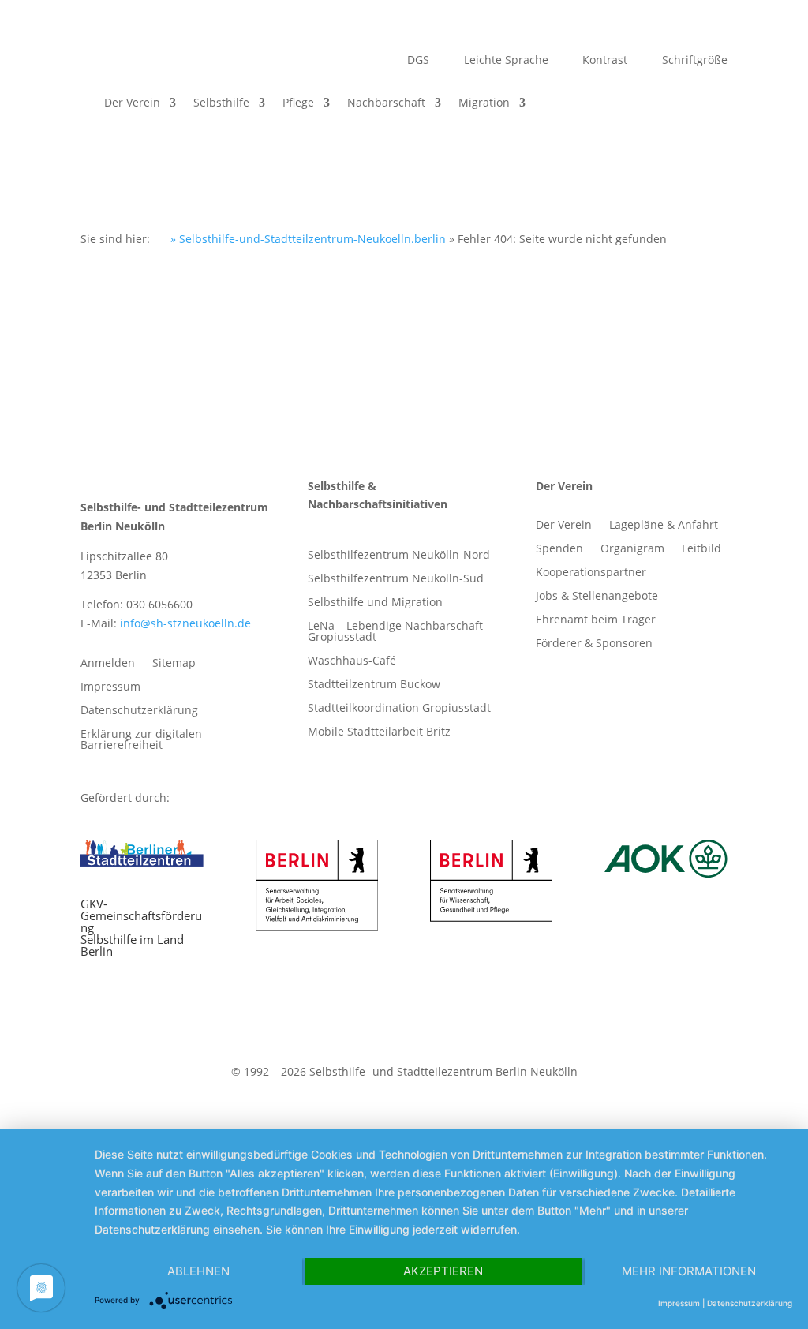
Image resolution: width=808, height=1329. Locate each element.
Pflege (298, 102)
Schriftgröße (693, 60)
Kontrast (603, 60)
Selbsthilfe (221, 102)
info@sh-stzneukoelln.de (185, 623)
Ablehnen (198, 1270)
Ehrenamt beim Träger (596, 620)
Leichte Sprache (504, 60)
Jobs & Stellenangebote (597, 596)
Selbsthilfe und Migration (375, 603)
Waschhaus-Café (352, 661)
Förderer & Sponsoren (594, 644)
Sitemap (174, 663)
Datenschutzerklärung (139, 711)
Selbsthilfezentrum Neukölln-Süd (396, 579)
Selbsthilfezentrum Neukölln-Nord (399, 555)
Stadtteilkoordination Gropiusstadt (399, 708)
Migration (484, 102)
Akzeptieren (443, 1270)
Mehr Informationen (689, 1270)
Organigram (632, 549)
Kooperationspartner (591, 573)
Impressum (110, 687)
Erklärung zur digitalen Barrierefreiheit (141, 740)
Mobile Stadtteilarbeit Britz (379, 732)
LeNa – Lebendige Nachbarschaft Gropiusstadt (395, 632)
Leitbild (701, 549)
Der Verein (132, 102)
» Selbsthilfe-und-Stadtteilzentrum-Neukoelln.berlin (306, 238)
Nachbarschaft (386, 102)
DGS (416, 60)
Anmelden (107, 663)
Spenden (559, 549)
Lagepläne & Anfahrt (663, 525)
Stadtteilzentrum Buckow (374, 685)
